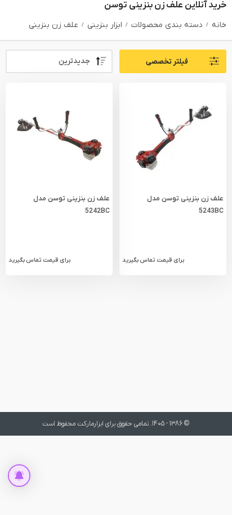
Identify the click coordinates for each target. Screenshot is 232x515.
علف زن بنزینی (53, 25)
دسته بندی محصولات (167, 25)
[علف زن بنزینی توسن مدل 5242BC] (59, 136)
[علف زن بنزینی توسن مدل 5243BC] (173, 136)
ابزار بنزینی (104, 25)
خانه (219, 25)
